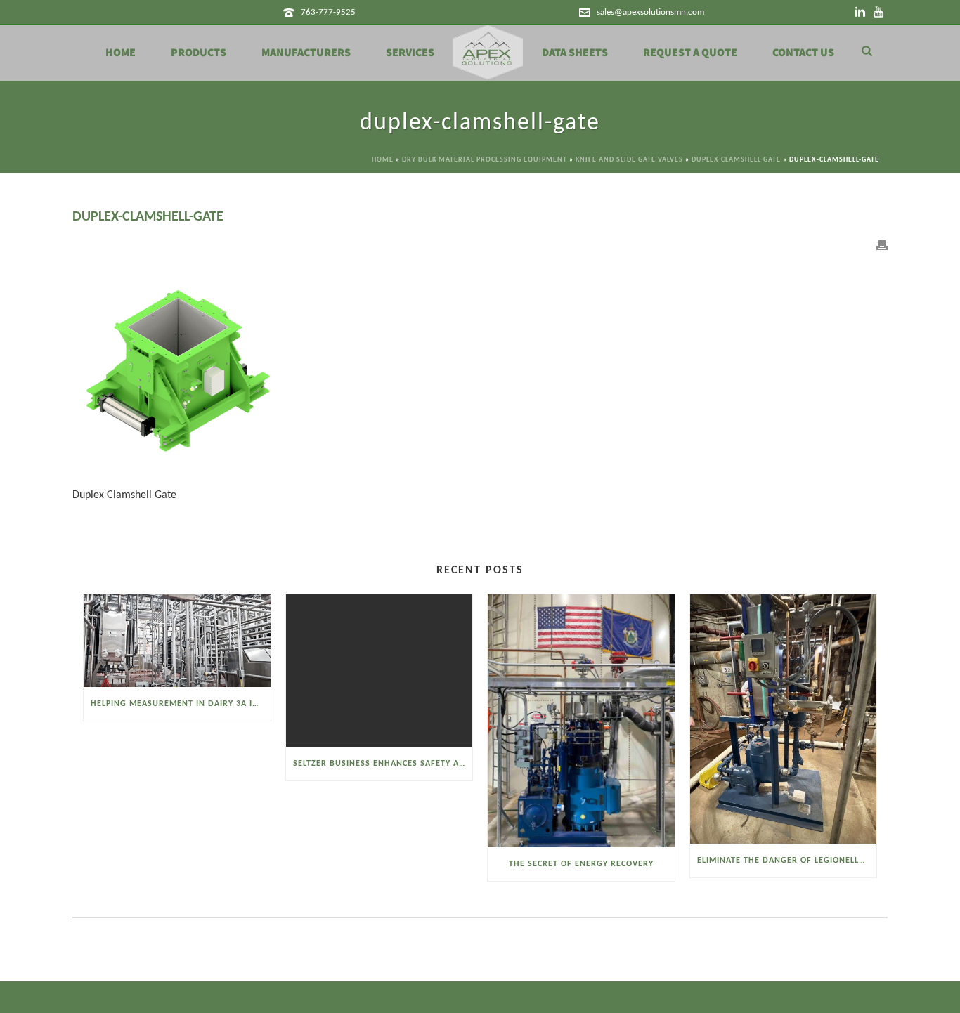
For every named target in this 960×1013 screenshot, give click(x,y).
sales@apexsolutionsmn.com (650, 12)
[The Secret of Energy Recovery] (581, 720)
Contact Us (803, 52)
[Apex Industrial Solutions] (488, 53)
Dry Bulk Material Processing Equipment (484, 160)
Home (120, 52)
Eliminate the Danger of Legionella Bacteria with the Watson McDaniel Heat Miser (787, 860)
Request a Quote (690, 52)
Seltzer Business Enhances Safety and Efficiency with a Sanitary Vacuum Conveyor (383, 763)
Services (410, 52)
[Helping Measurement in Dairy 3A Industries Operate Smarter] (177, 640)
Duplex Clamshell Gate (736, 160)
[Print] (882, 245)
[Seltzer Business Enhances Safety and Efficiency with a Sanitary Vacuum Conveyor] (379, 670)
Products (198, 52)
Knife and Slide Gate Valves (629, 160)
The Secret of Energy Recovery (581, 864)
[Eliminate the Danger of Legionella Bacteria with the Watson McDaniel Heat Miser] (783, 718)
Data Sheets (575, 52)
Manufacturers (306, 52)
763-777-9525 (328, 12)
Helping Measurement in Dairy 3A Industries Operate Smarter (181, 704)
